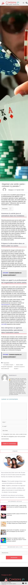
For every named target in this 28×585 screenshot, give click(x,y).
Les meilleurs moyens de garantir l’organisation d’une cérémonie (7, 366)
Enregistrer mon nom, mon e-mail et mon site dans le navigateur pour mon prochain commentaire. (14, 437)
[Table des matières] (10, 209)
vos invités (4, 324)
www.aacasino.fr (5, 304)
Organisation (6, 362)
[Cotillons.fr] (10, 3)
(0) (26, 583)
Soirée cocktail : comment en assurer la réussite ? (19, 366)
